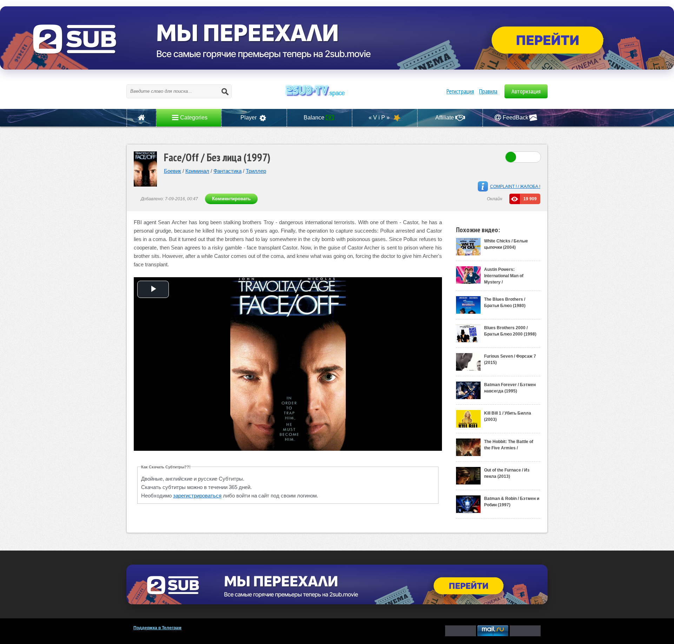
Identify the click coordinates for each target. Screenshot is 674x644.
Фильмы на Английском (337, 98)
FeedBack (515, 118)
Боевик (172, 171)
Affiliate (445, 118)
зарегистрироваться (197, 496)
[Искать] (225, 91)
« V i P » (380, 118)
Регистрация (460, 91)
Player (249, 118)
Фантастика (227, 171)
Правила (488, 91)
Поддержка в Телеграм (157, 627)
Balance (315, 118)
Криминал (197, 171)
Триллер (256, 171)
